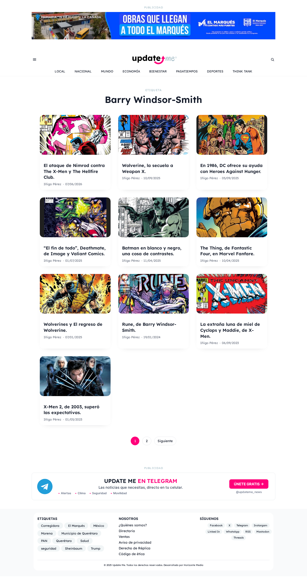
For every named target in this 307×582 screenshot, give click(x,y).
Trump (95, 548)
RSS (248, 531)
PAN (44, 541)
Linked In (214, 531)
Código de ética (132, 554)
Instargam (260, 525)
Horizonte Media (193, 565)
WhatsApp (232, 531)
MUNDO (107, 71)
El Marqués (76, 526)
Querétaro (64, 541)
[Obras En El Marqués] (153, 38)
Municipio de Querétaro (79, 533)
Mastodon (262, 531)
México (98, 526)
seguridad (48, 548)
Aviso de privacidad (135, 542)
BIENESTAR (158, 71)
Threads (239, 537)
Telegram (242, 525)
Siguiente (165, 441)
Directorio (127, 531)
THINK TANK (242, 71)
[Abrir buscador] (272, 59)
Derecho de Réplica (134, 548)
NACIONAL (83, 71)
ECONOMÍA (131, 71)
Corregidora (50, 526)
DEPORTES (215, 71)
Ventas (124, 536)
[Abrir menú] (34, 59)
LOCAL (60, 71)
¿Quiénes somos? (133, 525)
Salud (84, 541)
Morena (47, 533)
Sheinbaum (73, 548)
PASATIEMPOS (187, 71)
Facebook (216, 525)
